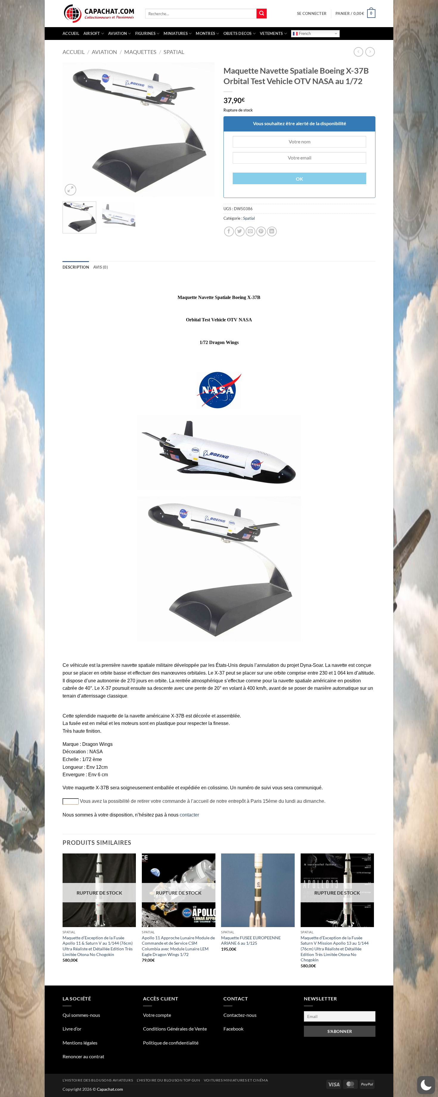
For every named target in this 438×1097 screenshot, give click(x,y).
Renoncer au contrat (83, 1056)
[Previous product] (370, 51)
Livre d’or (72, 1028)
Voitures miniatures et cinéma (236, 1080)
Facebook (233, 1028)
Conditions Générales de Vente (175, 1028)
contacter (189, 814)
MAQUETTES (140, 52)
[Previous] (73, 129)
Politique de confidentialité (170, 1042)
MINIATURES (176, 33)
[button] (312, 13)
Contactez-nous (240, 1015)
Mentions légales (80, 1042)
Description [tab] (76, 267)
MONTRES (205, 33)
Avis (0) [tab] (100, 267)
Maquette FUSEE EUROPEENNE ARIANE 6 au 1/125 (251, 940)
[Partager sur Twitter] (240, 231)
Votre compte (157, 1015)
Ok (299, 179)
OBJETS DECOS (237, 33)
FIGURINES (145, 33)
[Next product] (358, 51)
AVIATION (117, 33)
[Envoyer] (262, 14)
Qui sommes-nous (81, 1015)
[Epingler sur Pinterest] (261, 231)
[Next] (204, 129)
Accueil (71, 33)
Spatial (174, 52)
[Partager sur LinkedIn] (272, 231)
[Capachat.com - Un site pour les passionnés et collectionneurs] (99, 14)
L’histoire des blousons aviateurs (98, 1080)
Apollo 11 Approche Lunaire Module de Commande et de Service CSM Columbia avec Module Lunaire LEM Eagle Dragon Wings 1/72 (178, 946)
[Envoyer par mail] (250, 231)
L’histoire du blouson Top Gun (168, 1080)
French (304, 33)
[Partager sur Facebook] (229, 231)
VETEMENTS (271, 33)
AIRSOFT (91, 33)
